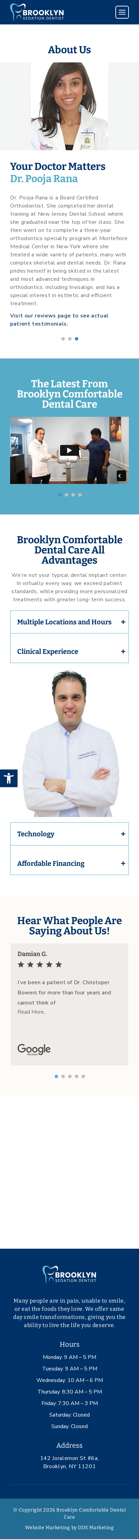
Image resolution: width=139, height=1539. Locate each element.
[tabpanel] (69, 195)
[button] (9, 778)
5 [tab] (83, 1076)
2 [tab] (69, 338)
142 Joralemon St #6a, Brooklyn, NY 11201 (69, 1462)
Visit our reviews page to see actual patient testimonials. (59, 320)
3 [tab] (76, 338)
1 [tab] (62, 338)
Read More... (32, 1012)
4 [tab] (79, 494)
